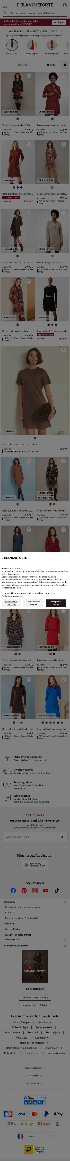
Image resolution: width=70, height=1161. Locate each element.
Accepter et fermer (56, 603)
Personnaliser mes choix (11, 603)
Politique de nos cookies (12, 596)
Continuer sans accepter (33, 603)
